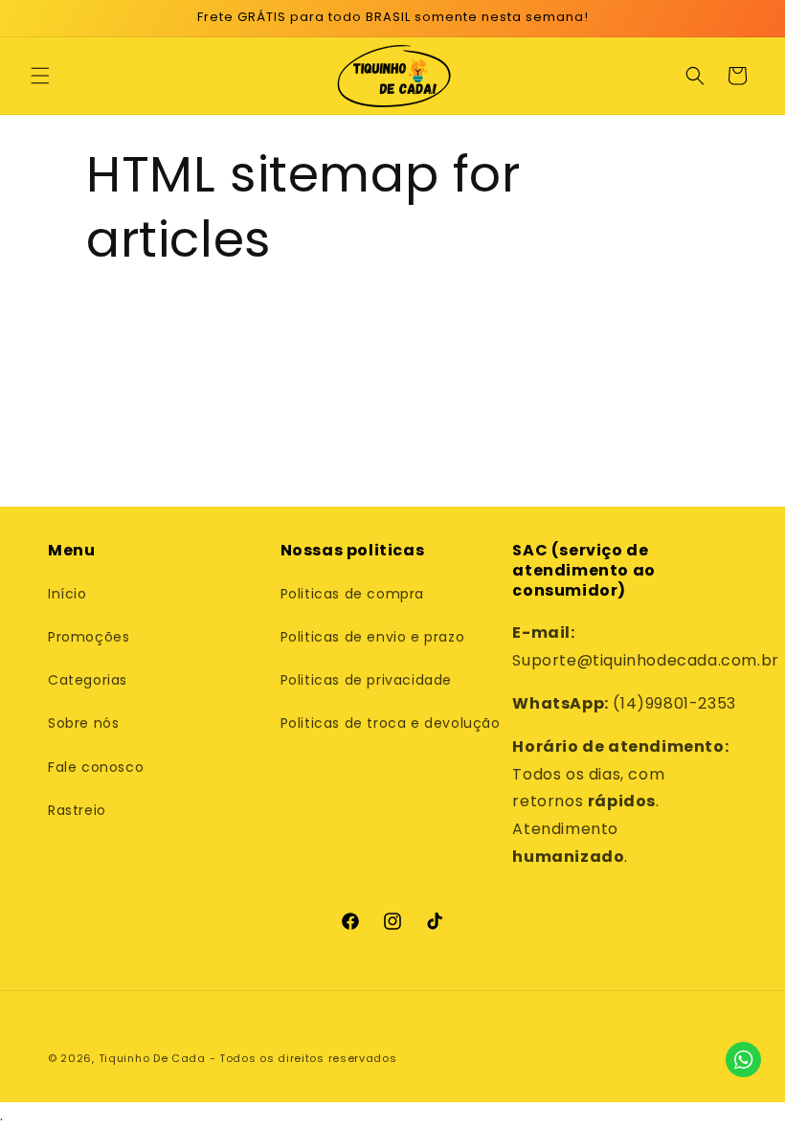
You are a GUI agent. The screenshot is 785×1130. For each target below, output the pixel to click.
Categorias (87, 679)
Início (67, 593)
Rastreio (77, 810)
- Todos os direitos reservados (303, 1058)
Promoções (88, 636)
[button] (40, 76)
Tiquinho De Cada (152, 1058)
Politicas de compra (352, 593)
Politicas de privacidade (366, 679)
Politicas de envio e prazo (372, 636)
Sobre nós (83, 723)
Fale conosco (96, 767)
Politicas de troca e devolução (390, 723)
